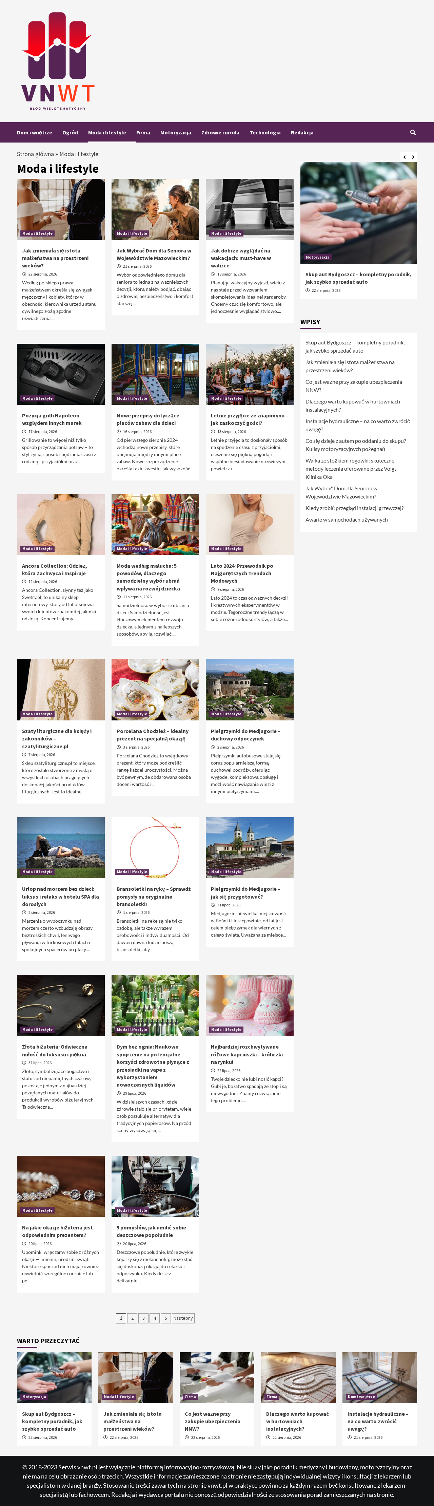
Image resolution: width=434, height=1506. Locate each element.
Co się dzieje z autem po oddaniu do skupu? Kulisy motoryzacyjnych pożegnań (355, 444)
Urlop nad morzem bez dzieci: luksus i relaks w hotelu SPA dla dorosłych (60, 896)
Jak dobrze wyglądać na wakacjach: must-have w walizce (241, 258)
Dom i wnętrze (34, 132)
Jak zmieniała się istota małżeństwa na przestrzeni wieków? (55, 258)
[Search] (413, 132)
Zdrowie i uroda (220, 132)
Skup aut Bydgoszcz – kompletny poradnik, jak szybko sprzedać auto (355, 346)
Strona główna (35, 154)
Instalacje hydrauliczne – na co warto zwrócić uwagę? (357, 425)
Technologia (265, 132)
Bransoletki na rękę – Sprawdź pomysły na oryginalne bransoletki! (154, 896)
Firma (143, 132)
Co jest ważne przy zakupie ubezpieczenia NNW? (353, 385)
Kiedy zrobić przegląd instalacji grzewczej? (354, 508)
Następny (183, 1318)
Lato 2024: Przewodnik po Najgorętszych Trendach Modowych (242, 573)
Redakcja (302, 132)
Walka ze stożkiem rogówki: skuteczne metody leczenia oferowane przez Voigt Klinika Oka (350, 468)
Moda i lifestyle (107, 132)
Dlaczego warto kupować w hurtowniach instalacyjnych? (352, 405)
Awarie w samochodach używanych (346, 519)
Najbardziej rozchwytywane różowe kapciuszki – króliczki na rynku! (247, 1054)
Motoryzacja (175, 132)
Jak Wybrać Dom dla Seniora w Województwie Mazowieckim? (341, 492)
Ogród (70, 132)
